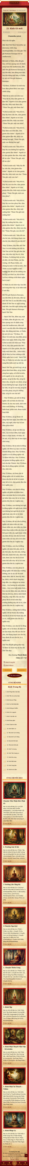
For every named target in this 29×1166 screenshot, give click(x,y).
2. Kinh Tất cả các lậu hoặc (12, 696)
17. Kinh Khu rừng (11, 757)
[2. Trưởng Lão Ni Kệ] (14, 836)
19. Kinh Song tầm (12, 765)
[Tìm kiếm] (14, 1163)
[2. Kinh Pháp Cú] (14, 1120)
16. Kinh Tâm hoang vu (13, 753)
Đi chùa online (15, 675)
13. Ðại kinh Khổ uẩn (12, 741)
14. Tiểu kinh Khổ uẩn (12, 745)
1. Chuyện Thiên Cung (11, 968)
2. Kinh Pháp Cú (9, 1130)
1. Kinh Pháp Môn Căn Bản (12, 691)
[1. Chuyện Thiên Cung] (14, 957)
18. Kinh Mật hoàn (11, 761)
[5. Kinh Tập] (14, 996)
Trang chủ (5, 10)
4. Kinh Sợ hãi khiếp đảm (12, 704)
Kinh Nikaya (13, 10)
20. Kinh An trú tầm (12, 769)
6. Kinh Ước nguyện (10, 712)
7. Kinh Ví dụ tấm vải (10, 716)
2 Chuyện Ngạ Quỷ (10, 926)
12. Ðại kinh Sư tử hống (13, 736)
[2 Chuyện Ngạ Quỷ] (14, 915)
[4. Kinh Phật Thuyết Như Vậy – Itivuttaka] (14, 1036)
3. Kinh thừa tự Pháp (10, 700)
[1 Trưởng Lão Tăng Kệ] (14, 874)
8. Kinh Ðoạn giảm (10, 720)
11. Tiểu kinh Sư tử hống (13, 732)
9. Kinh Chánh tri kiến (11, 724)
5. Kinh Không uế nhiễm (11, 708)
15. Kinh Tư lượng (11, 749)
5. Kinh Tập (7, 1007)
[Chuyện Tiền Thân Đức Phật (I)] (14, 790)
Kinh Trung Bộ (10, 662)
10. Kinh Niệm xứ (11, 728)
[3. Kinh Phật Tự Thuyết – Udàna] (14, 1076)
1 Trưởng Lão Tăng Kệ (11, 884)
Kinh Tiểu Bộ (7, 823)
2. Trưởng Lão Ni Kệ (11, 847)
